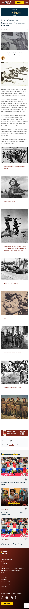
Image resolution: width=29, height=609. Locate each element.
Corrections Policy (5, 584)
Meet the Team (5, 563)
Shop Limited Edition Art (6, 559)
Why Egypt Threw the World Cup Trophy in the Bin (13, 483)
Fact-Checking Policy (6, 581)
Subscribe (19, 2)
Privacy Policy (4, 577)
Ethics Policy (4, 579)
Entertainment (5, 479)
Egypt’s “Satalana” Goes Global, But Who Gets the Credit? (12, 513)
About (2, 561)
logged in (11, 444)
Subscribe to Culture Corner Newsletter (10, 570)
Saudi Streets (4, 586)
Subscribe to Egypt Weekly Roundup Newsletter (12, 568)
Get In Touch (4, 572)
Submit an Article (5, 575)
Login (26, 2)
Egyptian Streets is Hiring (7, 566)
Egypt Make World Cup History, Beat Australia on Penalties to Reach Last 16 (12, 543)
